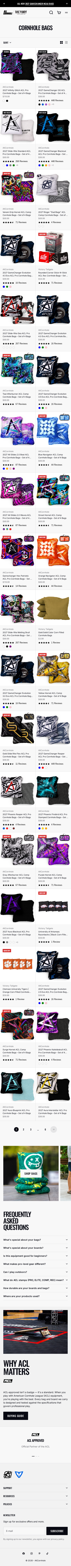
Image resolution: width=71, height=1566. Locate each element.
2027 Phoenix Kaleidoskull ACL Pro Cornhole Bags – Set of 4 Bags (52, 1051)
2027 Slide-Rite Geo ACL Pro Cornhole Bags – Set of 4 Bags (17, 335)
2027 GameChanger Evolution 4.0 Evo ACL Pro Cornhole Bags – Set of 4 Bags (53, 335)
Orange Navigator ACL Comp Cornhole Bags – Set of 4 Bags (52, 577)
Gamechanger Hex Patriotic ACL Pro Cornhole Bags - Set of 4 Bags (17, 577)
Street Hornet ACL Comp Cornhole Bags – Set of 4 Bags (52, 516)
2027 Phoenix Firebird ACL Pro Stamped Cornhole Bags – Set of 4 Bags (53, 816)
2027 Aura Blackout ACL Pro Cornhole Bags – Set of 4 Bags (17, 933)
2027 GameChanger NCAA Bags (39, 3)
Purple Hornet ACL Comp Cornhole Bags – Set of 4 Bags (52, 876)
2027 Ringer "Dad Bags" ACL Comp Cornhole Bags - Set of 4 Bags (52, 214)
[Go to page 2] (53, 1129)
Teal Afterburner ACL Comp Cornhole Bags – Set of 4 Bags (17, 395)
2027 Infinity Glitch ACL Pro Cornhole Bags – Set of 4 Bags (17, 91)
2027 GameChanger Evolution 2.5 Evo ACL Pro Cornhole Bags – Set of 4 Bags (53, 991)
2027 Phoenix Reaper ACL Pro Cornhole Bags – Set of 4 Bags (17, 816)
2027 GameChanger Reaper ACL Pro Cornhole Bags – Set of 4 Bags (53, 755)
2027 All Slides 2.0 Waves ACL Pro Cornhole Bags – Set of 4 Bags (17, 517)
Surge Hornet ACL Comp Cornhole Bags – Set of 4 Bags (17, 1051)
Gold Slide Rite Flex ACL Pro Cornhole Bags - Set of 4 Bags (17, 755)
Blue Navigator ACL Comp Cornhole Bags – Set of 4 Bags (52, 456)
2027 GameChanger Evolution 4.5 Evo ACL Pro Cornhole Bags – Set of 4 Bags (17, 274)
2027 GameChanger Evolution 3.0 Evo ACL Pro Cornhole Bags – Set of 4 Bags (17, 695)
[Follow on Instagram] (31, 1553)
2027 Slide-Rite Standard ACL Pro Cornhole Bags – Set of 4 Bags (17, 153)
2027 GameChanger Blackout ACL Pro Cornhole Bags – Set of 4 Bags (53, 153)
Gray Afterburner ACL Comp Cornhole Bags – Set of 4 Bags (17, 876)
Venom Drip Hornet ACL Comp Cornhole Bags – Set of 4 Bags (17, 213)
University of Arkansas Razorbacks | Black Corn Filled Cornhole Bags (52, 933)
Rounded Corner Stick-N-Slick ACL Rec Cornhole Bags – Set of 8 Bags (53, 274)
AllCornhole (8, 87)
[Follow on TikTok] (47, 1553)
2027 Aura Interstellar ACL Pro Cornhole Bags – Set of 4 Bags (52, 1111)
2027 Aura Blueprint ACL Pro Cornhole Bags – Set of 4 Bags (17, 1111)
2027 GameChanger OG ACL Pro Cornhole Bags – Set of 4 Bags (51, 92)
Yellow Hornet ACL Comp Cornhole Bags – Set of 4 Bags (52, 694)
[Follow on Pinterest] (39, 1553)
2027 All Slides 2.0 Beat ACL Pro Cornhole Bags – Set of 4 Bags (16, 456)
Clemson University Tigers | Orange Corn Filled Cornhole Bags (16, 991)
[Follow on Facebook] (23, 1553)
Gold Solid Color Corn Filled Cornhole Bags (51, 634)
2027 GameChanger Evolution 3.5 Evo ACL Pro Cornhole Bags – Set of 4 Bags (53, 395)
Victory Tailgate (45, 269)
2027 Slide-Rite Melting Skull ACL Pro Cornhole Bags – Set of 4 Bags (17, 634)
